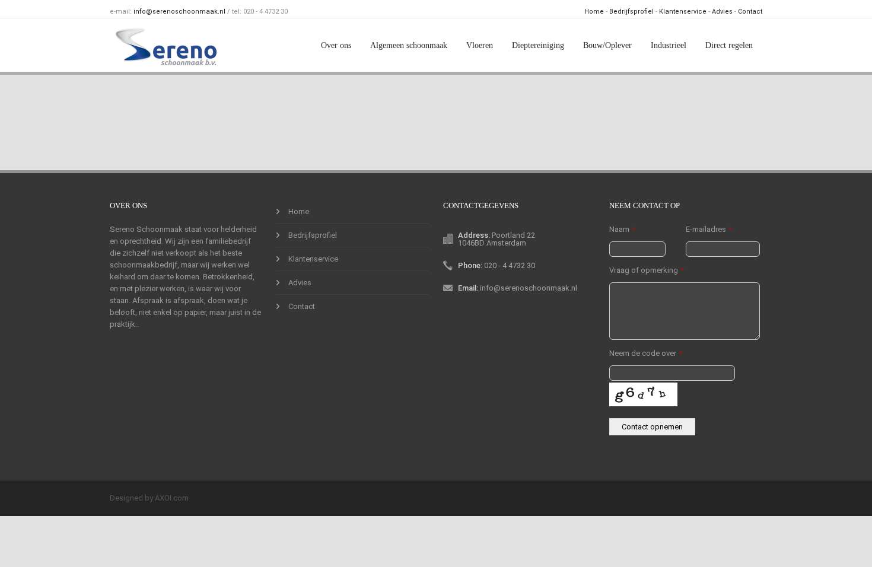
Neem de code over (645, 353)
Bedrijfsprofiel (631, 11)
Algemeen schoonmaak (408, 45)
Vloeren (479, 45)
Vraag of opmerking (646, 270)
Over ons (336, 45)
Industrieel (668, 45)
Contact (750, 11)
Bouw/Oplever (607, 45)
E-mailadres (709, 229)
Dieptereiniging (538, 45)
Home (594, 11)
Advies (722, 11)
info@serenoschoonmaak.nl (179, 11)
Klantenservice (682, 11)
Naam (622, 229)
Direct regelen (729, 45)
